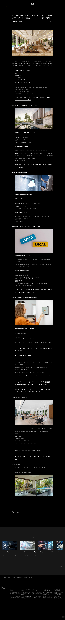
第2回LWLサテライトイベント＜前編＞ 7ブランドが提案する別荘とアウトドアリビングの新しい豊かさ (58, 593)
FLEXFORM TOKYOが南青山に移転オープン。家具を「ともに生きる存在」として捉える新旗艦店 (26, 597)
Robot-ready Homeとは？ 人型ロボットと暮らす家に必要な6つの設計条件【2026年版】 (15, 590)
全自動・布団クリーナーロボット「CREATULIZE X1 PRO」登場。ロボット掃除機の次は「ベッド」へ (47, 597)
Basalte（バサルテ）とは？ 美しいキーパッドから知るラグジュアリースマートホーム (15, 593)
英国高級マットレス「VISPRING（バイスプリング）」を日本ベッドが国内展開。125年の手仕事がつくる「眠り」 (47, 590)
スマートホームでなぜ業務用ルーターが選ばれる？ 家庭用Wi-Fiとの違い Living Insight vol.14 (36, 590)
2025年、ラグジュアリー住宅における (24, 389)
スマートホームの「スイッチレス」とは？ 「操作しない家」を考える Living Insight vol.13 (37, 593)
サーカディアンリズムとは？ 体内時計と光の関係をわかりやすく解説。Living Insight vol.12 (36, 597)
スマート (36, 389)
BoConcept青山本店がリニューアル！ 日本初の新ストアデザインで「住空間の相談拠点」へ (25, 590)
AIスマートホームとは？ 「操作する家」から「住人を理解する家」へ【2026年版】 (15, 597)
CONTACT (3, 592)
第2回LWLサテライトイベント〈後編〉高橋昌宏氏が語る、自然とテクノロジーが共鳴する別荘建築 (58, 590)
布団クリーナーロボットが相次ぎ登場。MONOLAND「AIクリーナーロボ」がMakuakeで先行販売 (47, 593)
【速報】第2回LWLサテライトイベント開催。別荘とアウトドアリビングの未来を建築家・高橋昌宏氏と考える (58, 597)
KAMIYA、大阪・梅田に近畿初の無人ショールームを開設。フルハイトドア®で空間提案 (25, 593)
